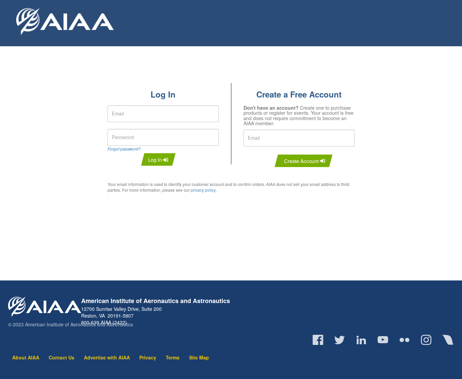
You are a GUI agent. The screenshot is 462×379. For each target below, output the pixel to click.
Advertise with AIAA (107, 357)
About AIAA (25, 357)
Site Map (199, 357)
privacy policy (203, 190)
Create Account (302, 160)
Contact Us (61, 357)
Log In (155, 159)
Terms (173, 357)
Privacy (147, 357)
